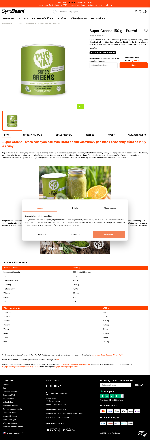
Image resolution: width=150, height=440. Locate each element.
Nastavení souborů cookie (13, 427)
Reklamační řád (9, 395)
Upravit (74, 234)
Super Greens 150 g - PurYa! (113, 31)
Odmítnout (41, 234)
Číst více (93, 48)
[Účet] (136, 11)
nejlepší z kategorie (77, 364)
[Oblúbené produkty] (140, 11)
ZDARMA (71, 2)
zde (57, 360)
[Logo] (14, 11)
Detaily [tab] (75, 208)
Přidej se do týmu (9, 420)
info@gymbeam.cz (53, 401)
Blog (4, 388)
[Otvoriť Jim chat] (145, 435)
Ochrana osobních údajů (12, 409)
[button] (75, 3)
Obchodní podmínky (11, 392)
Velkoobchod (8, 402)
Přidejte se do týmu (10, 406)
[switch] (141, 433)
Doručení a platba (10, 413)
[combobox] (80, 11)
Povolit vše (108, 234)
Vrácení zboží (8, 399)
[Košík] (145, 11)
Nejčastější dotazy (10, 416)
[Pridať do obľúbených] (146, 30)
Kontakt (6, 385)
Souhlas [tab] (39, 208)
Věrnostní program (10, 423)
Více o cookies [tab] (110, 208)
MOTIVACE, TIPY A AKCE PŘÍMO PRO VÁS (117, 381)
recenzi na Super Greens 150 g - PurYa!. (108, 355)
